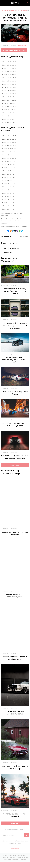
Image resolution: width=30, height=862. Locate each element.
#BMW (4, 248)
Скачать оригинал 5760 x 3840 (14, 50)
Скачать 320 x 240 (8, 202)
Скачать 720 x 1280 (9, 183)
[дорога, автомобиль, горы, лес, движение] (15, 501)
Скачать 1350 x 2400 (9, 142)
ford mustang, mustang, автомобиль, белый (15, 712)
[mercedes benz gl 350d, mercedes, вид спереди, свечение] (15, 440)
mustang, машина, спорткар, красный (15, 815)
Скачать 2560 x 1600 (9, 68)
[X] (15, 231)
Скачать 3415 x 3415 (9, 136)
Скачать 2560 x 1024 (9, 78)
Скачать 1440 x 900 (9, 103)
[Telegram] (13, 231)
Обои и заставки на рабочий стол (10, 10)
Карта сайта (12, 843)
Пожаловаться (15, 848)
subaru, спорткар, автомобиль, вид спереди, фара (15, 424)
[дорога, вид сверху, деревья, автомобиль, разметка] (15, 626)
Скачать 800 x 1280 (9, 177)
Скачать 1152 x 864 (9, 119)
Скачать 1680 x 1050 (9, 93)
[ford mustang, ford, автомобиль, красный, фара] (15, 739)
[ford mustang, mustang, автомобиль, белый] (15, 685)
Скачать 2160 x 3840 (9, 145)
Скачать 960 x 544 (8, 164)
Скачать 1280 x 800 (9, 113)
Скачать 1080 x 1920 (9, 158)
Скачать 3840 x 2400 (9, 62)
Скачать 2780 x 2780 (9, 139)
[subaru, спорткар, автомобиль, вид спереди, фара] (15, 408)
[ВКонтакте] (8, 231)
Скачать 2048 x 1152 (9, 81)
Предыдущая (6, 236)
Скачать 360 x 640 (8, 196)
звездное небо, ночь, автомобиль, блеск (15, 595)
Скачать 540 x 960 (8, 187)
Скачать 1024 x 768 (9, 122)
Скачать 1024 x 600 (9, 161)
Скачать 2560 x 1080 (9, 74)
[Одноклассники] (11, 231)
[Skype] (22, 231)
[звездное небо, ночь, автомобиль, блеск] (15, 564)
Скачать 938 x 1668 (9, 167)
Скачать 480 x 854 (8, 190)
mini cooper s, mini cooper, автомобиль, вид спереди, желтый (15, 291)
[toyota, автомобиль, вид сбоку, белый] (15, 376)
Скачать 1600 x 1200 (9, 90)
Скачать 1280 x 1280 (9, 155)
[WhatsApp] (19, 231)
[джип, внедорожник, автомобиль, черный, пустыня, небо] (15, 342)
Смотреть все (14, 465)
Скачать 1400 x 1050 (9, 100)
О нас (19, 843)
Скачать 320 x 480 (8, 199)
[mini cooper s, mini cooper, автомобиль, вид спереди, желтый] (15, 274)
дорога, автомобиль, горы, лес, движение (15, 533)
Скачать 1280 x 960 (9, 109)
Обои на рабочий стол (21, 841)
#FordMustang (7, 252)
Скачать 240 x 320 (8, 209)
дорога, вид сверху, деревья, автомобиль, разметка (15, 657)
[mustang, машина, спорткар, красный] (15, 791)
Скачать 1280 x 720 (9, 116)
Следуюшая (24, 236)
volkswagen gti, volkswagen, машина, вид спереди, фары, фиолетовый (15, 325)
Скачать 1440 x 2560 (9, 148)
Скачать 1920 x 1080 (9, 87)
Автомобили (24, 10)
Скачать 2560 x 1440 (9, 71)
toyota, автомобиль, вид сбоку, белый (15, 392)
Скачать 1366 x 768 (9, 152)
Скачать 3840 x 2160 (9, 65)
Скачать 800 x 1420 (9, 171)
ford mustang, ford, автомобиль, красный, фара (15, 767)
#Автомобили (22, 45)
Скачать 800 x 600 (8, 180)
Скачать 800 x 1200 (9, 174)
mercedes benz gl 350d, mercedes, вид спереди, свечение (15, 456)
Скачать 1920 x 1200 (9, 84)
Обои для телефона (7, 841)
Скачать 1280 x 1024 (9, 106)
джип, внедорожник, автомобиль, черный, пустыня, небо (15, 359)
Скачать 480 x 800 (8, 193)
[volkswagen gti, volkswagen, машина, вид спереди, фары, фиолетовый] (15, 308)
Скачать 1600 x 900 (9, 97)
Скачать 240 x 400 (8, 206)
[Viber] (17, 231)
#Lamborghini (14, 248)
